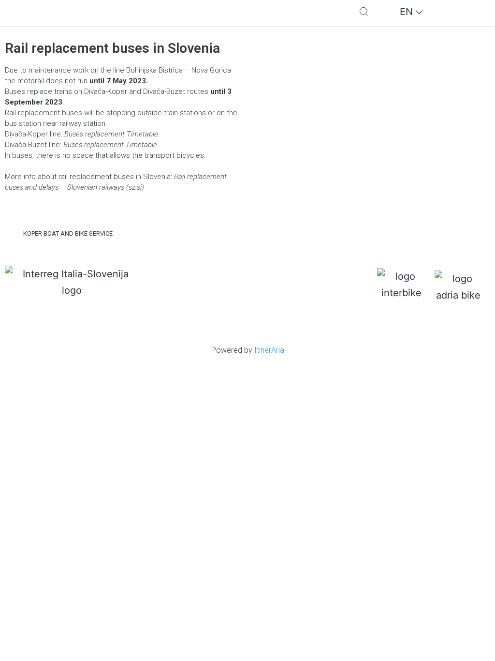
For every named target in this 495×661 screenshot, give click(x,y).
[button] (301, 13)
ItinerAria (269, 350)
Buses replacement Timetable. (112, 134)
